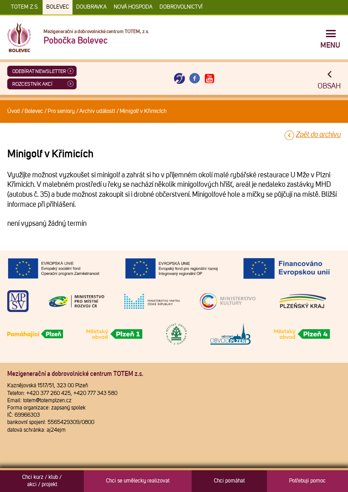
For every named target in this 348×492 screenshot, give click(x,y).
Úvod (13, 111)
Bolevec (57, 7)
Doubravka (91, 7)
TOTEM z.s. (25, 7)
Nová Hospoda (133, 7)
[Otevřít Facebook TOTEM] (194, 78)
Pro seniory (61, 111)
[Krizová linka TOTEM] (179, 78)
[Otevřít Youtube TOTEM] (210, 78)
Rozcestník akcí (32, 84)
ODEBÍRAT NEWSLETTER (39, 71)
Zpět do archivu (318, 134)
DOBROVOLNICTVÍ (181, 7)
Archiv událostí (97, 111)
